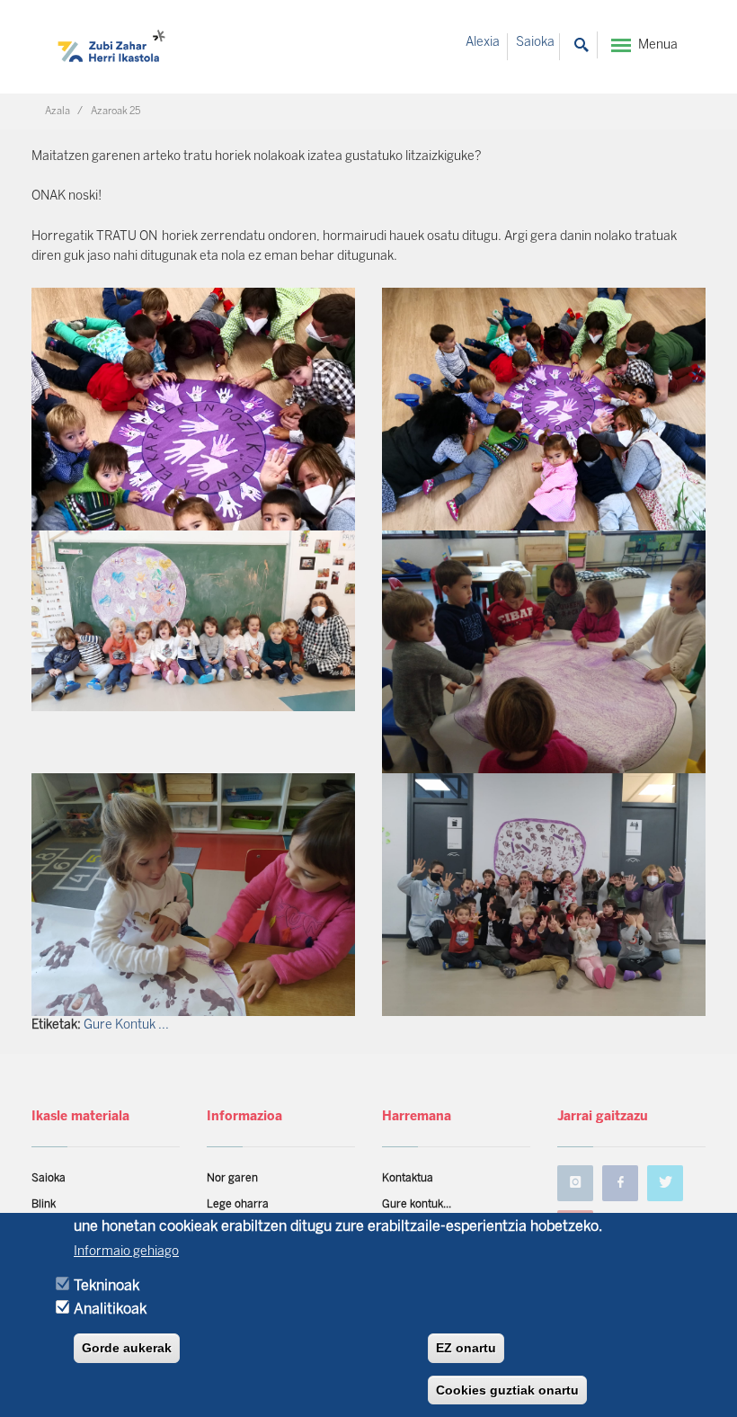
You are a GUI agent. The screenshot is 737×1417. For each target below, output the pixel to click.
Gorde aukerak (127, 1348)
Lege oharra (238, 1204)
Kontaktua (407, 1178)
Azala (57, 111)
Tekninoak (106, 1286)
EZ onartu (466, 1348)
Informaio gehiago (126, 1252)
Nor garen (232, 1178)
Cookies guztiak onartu (507, 1390)
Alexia (483, 43)
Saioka (535, 43)
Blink (43, 1204)
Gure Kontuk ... (126, 1025)
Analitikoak (110, 1309)
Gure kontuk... (416, 1204)
